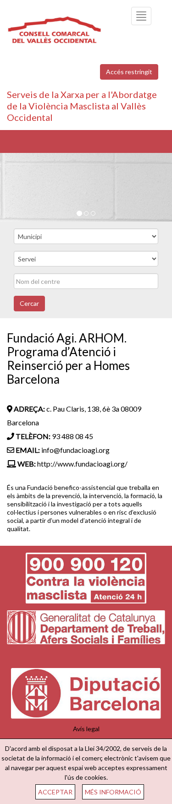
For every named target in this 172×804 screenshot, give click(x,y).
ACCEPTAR (55, 792)
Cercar (29, 303)
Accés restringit (129, 72)
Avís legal (86, 729)
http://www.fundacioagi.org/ (82, 463)
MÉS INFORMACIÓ (113, 792)
